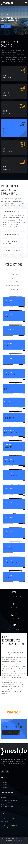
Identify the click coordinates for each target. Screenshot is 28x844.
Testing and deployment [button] (12, 251)
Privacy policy (17, 841)
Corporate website (9, 300)
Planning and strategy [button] (12, 212)
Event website (7, 387)
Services (5, 783)
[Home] (7, 3)
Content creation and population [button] (12, 243)
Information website (9, 329)
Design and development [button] (13, 235)
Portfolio (5, 785)
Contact (5, 787)
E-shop (6, 416)
